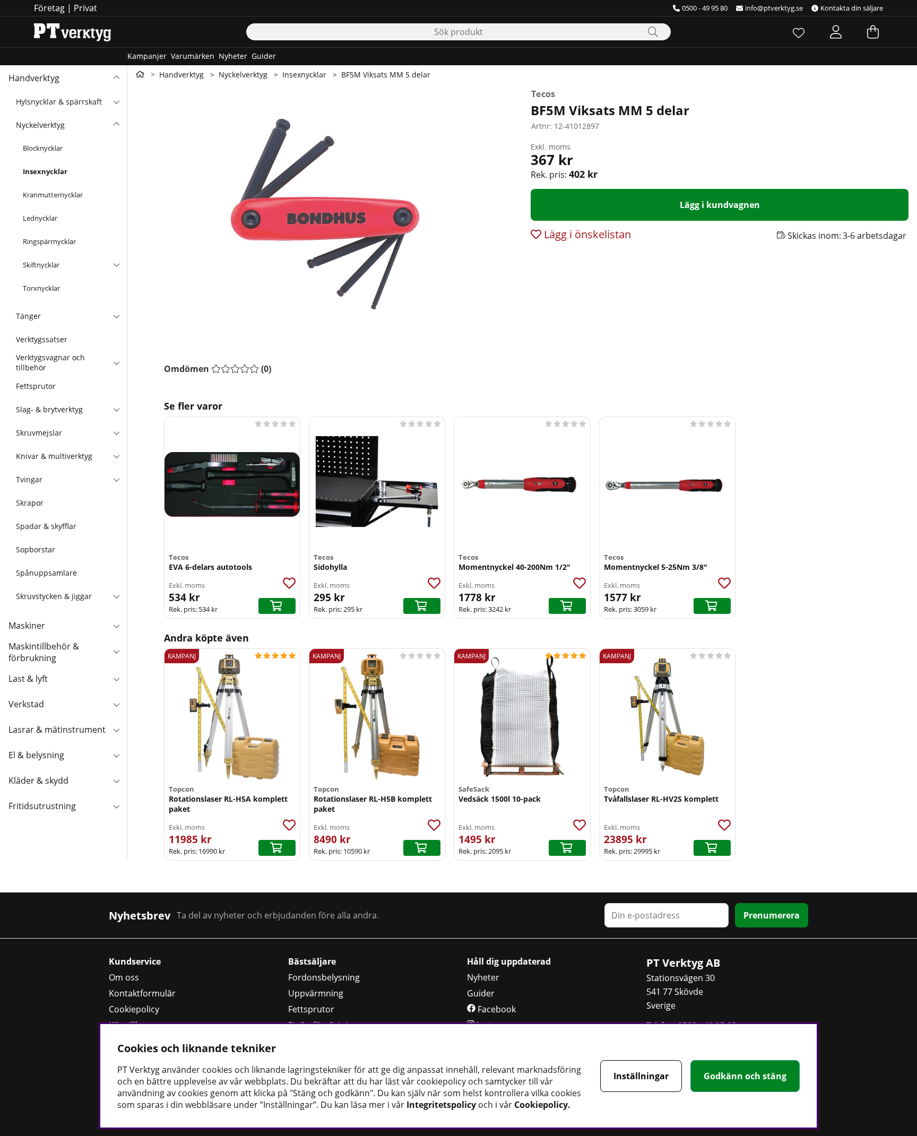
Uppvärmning (315, 993)
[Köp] (277, 606)
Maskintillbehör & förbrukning (43, 652)
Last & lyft (28, 678)
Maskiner (26, 625)
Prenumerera (771, 915)
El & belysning (36, 755)
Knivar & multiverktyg (54, 456)
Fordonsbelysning (324, 977)
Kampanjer (147, 56)
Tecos (543, 94)
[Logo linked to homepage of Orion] (72, 31)
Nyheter (233, 56)
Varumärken (192, 56)
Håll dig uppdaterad (509, 961)
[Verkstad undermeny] (116, 704)
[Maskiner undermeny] (116, 625)
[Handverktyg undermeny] (116, 78)
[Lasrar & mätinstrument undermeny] (116, 729)
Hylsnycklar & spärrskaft (59, 102)
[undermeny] (116, 101)
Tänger (28, 316)
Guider (264, 56)
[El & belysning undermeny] (116, 755)
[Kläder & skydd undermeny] (116, 780)
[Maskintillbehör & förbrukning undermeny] (116, 651)
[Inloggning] (836, 32)
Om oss (124, 977)
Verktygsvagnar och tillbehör (50, 362)
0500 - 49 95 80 (705, 8)
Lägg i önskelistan (586, 234)
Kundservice (135, 961)
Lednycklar (40, 218)
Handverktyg (33, 78)
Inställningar (641, 1076)
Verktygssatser (41, 339)
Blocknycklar (43, 148)
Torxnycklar (41, 288)
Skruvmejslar (39, 433)
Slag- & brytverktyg (49, 409)
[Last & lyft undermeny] (116, 678)
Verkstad (26, 704)
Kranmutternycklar (53, 195)
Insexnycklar (45, 171)
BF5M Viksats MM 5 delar (385, 75)
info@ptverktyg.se (774, 8)
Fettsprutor (36, 386)
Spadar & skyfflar (46, 526)
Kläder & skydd (38, 780)
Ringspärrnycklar (49, 241)
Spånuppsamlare (46, 573)
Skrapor (30, 503)
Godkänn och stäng (745, 1076)
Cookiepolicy (134, 1009)
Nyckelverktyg (40, 125)
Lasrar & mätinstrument (57, 729)
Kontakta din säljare (851, 8)
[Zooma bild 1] (325, 213)
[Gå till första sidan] (140, 74)
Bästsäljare (312, 961)
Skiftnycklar (41, 265)
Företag (49, 8)
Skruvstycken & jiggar (54, 596)
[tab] (217, 369)
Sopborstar (35, 549)
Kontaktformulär (142, 993)
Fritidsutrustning (42, 806)
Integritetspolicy (441, 1105)
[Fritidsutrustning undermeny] (116, 806)
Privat (85, 8)
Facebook (495, 1009)
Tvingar (29, 479)
